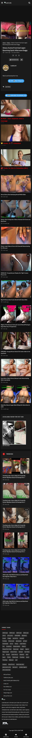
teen (27, 654)
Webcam (11, 660)
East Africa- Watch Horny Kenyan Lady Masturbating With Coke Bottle (15, 379)
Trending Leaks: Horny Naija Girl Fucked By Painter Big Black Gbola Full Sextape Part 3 (14, 526)
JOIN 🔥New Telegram (16, 81)
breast (4, 638)
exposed (22, 638)
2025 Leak (18, 632)
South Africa (15, 654)
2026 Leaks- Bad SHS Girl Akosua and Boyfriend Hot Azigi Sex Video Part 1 (15, 602)
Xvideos (4, 664)
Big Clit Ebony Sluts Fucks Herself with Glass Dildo (14, 299)
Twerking (5, 660)
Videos (8, 42)
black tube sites (20, 664)
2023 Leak (5, 632)
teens (4, 657)
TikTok (8, 657)
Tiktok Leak (15, 657)
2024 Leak (12, 632)
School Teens (14, 651)
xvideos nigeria (23, 667)
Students (22, 654)
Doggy (9, 638)
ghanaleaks (18, 641)
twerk (27, 657)
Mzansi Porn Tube (7, 649)
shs (3, 654)
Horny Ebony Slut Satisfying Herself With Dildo (13, 194)
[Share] (21, 59)
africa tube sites (6, 669)
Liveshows (8, 646)
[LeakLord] (6, 68)
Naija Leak (15, 649)
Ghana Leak (11, 641)
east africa (15, 638)
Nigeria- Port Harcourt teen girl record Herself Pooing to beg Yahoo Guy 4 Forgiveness (15, 325)
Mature (24, 646)
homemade (5, 643)
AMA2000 (17, 635)
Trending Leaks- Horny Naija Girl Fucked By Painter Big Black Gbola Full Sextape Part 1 (14, 550)
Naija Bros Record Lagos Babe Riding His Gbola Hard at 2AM (15, 406)
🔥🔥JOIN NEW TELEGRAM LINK (16, 95)
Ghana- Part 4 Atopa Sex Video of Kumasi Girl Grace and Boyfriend (15, 220)
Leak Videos (16, 52)
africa (4, 635)
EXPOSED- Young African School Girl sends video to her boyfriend (15, 352)
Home (4, 42)
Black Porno (11, 664)
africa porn (10, 635)
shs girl (8, 654)
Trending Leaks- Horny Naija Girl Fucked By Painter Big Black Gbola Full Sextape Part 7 (14, 476)
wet (16, 660)
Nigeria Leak (6, 651)
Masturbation (16, 646)
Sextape (21, 651)
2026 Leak (25, 632)
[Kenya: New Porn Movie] (19, 55)
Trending (22, 657)
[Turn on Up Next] (13, 55)
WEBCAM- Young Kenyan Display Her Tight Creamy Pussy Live (14, 274)
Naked (21, 649)
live (3, 646)
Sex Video (27, 651)
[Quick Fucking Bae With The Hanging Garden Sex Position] (16, 55)
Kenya (16, 643)
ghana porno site (7, 667)
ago (7, 52)
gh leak (25, 641)
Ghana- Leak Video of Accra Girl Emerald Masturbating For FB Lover (15, 247)
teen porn (15, 667)
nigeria (27, 649)
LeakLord (13, 65)
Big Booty (24, 635)
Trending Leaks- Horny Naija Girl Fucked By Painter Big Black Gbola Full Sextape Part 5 (14, 501)
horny (11, 643)
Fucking (4, 641)
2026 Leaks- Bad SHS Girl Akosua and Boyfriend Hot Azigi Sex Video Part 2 (15, 575)
